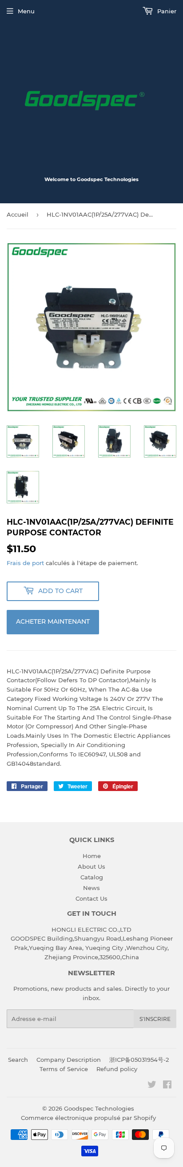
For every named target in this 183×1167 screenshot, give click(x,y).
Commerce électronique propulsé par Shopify (88, 1117)
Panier (165, 11)
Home (92, 855)
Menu (26, 11)
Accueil (17, 214)
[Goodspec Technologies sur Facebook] (167, 1085)
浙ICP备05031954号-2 (139, 1059)
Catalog (91, 877)
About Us (91, 866)
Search (18, 1059)
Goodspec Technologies (99, 1108)
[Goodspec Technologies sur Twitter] (151, 1085)
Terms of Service (64, 1068)
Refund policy (116, 1068)
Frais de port (25, 562)
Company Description (68, 1059)
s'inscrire (155, 1019)
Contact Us (91, 898)
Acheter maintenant (53, 621)
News (91, 887)
